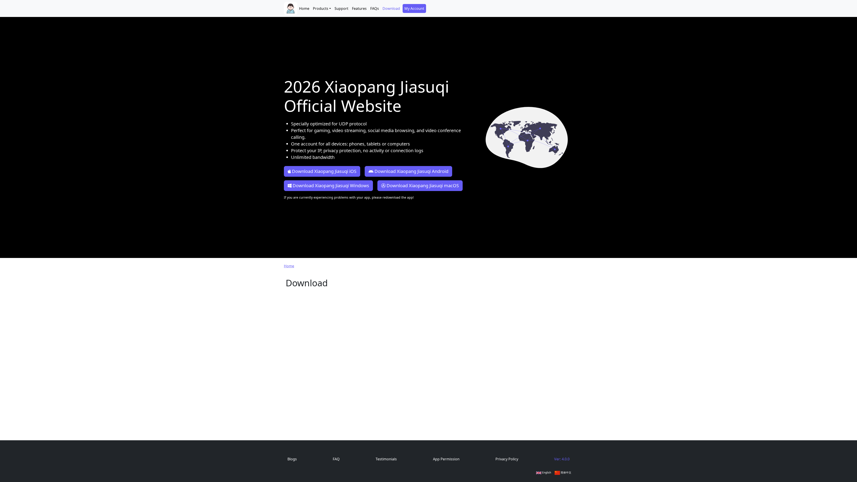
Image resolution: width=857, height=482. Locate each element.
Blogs (292, 459)
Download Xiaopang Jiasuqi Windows (331, 186)
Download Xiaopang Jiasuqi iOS (324, 171)
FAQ (336, 459)
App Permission (446, 459)
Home (304, 8)
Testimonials (386, 459)
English (546, 472)
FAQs (374, 8)
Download (391, 8)
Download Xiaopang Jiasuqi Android (411, 171)
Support (341, 8)
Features (359, 8)
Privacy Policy (506, 459)
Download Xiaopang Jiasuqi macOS (423, 186)
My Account (414, 8)
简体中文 (565, 472)
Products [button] (320, 8)
